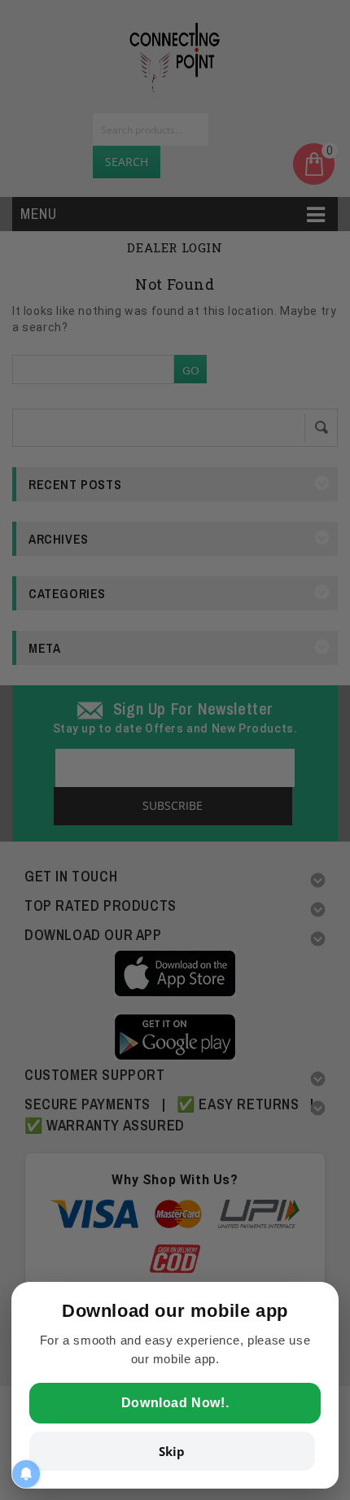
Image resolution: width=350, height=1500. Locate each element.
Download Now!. (175, 1403)
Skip (172, 1451)
